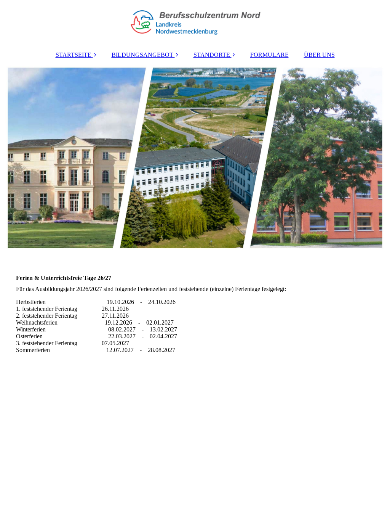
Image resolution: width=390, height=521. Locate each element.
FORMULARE (269, 54)
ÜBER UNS (319, 54)
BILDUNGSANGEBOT (142, 54)
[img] (195, 23)
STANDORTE (211, 54)
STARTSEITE (73, 54)
